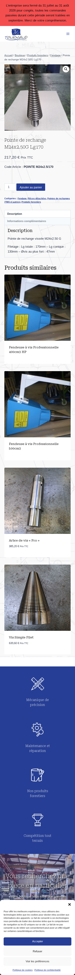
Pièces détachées (37, 198)
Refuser (37, 951)
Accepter (37, 941)
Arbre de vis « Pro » (24, 540)
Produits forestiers (31, 202)
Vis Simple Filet (21, 637)
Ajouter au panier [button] (23, 557)
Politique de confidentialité (47, 970)
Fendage (22, 198)
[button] (69, 904)
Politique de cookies (23, 970)
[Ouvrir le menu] (68, 34)
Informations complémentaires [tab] (26, 221)
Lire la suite (19, 363)
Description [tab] (14, 213)
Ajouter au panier (31, 187)
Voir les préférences (37, 961)
